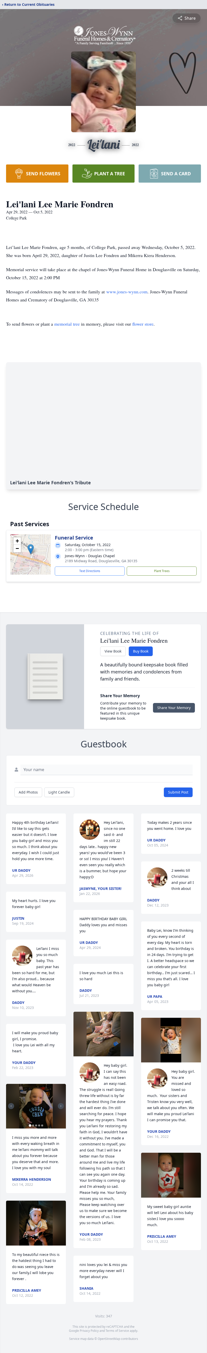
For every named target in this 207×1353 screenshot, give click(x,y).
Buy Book (140, 651)
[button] (31, 549)
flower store (142, 324)
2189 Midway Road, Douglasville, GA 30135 (101, 560)
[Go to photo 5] (42, 1125)
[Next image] (61, 1106)
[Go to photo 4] (39, 1125)
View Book (113, 651)
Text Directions (89, 571)
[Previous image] (11, 1106)
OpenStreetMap (109, 1339)
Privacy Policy (89, 1331)
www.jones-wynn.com (126, 292)
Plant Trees (162, 571)
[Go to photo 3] (36, 1125)
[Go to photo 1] (30, 1125)
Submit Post (178, 792)
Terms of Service (117, 1331)
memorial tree (67, 324)
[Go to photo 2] (33, 1125)
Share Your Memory (174, 707)
